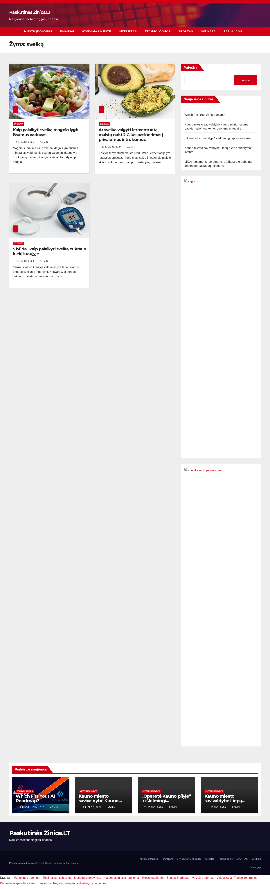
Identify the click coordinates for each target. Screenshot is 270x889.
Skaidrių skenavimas (87, 877)
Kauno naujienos (39, 883)
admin (44, 142)
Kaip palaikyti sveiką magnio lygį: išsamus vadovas (45, 132)
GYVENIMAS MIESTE (96, 31)
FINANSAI (67, 31)
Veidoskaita (224, 877)
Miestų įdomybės (38, 31)
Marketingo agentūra (27, 877)
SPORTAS (186, 31)
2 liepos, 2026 (217, 807)
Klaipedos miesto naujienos (121, 877)
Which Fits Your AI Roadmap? (204, 114)
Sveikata (208, 31)
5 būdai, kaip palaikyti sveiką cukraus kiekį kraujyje (49, 251)
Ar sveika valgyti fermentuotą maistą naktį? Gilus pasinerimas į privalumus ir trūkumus (131, 134)
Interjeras (128, 31)
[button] (258, 31)
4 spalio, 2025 (25, 142)
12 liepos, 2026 (92, 807)
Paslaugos (233, 31)
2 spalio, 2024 (25, 261)
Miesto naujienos (153, 877)
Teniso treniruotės (245, 877)
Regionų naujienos (65, 883)
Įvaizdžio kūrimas (203, 877)
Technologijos (157, 31)
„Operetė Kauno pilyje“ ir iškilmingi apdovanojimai (217, 138)
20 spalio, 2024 (112, 147)
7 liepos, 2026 (154, 807)
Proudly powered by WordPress (26, 863)
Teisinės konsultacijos (57, 877)
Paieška (190, 67)
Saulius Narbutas (178, 877)
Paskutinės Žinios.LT (30, 12)
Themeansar (72, 863)
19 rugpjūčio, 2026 (32, 807)
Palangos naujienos (93, 883)
